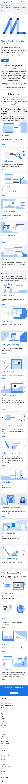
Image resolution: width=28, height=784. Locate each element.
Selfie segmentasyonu (11, 507)
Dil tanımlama (7, 593)
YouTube (3, 728)
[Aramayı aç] (19, 2)
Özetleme (6, 135)
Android (3, 734)
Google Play (3, 748)
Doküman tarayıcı (10, 559)
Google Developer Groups (7, 703)
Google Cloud (4, 745)
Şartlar (2, 777)
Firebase (3, 738)
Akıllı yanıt (6, 644)
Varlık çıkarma (7, 669)
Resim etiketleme (9, 395)
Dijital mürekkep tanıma (11, 453)
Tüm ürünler (4, 771)
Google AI (3, 769)
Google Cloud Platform (6, 766)
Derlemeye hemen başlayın (14, 688)
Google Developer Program (7, 700)
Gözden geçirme (9, 161)
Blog (2, 716)
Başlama (5, 60)
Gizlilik (7, 777)
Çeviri (4, 619)
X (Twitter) (3, 725)
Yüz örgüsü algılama (11, 345)
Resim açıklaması (8, 212)
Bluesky (3, 718)
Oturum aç (23, 1)
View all (3, 750)
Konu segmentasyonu (12, 533)
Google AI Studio (5, 741)
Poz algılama (7, 482)
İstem (4, 259)
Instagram (3, 721)
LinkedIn (3, 723)
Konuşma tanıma (8, 235)
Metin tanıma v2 (8, 371)
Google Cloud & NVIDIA (6, 710)
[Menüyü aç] (2, 1)
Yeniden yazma (8, 186)
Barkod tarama (8, 295)
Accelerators (4, 707)
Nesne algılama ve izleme (12, 426)
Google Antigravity (5, 743)
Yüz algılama (7, 321)
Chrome (3, 736)
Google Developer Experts (7, 705)
